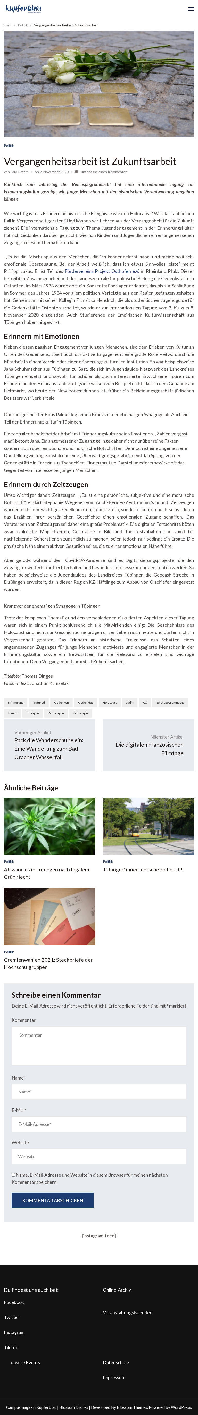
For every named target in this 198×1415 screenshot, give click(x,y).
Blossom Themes (132, 1407)
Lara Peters (20, 172)
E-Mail (19, 1110)
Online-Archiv (117, 1290)
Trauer (12, 713)
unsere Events (25, 1362)
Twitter (11, 1317)
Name (18, 1078)
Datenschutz (116, 1362)
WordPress (181, 1407)
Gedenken (61, 702)
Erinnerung (15, 702)
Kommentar (24, 1020)
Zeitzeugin (80, 713)
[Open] (191, 9)
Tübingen (32, 713)
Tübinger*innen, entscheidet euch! (143, 869)
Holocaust (110, 702)
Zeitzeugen (56, 713)
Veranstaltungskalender (127, 1312)
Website (20, 1142)
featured (39, 702)
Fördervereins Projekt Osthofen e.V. (102, 271)
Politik (9, 145)
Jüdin (130, 702)
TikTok (11, 1347)
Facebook (14, 1302)
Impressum (114, 1377)
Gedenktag (85, 702)
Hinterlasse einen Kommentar (103, 172)
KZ (145, 702)
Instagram (14, 1332)
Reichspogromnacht (170, 702)
